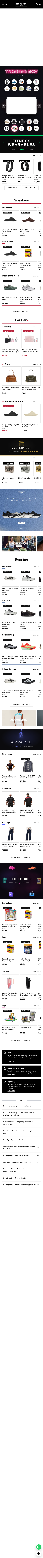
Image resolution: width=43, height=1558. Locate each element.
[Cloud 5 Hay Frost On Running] (21, 88)
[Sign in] (40, 4)
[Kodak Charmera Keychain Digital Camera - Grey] (21, 82)
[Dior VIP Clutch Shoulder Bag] (7, 121)
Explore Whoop (12, 187)
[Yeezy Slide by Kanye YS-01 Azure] (14, 81)
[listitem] (9, 171)
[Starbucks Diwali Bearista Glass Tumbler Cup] (29, 127)
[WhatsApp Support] (38, 1547)
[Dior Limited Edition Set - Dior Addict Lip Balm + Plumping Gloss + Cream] (7, 88)
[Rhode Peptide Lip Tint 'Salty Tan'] (29, 81)
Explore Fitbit (29, 187)
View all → (21, 76)
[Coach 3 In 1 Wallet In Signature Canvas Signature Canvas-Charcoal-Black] (22, 121)
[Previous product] (4, 106)
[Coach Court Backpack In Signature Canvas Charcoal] (14, 120)
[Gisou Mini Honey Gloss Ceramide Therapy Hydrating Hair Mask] (14, 88)
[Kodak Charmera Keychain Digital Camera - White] (14, 128)
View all (37, 155)
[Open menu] (3, 4)
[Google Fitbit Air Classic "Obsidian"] (7, 82)
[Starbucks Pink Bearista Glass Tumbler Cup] (29, 121)
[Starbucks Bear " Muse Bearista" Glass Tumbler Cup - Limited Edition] (22, 128)
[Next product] (39, 106)
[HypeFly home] (21, 4)
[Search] (6, 4)
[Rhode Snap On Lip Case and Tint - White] (36, 82)
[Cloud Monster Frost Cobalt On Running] (28, 88)
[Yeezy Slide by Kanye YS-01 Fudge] (36, 88)
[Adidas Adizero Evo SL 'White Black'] (36, 127)
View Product (28, 111)
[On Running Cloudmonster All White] (35, 121)
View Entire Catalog (20, 311)
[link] (21, 106)
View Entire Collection (20, 857)
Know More (11, 1061)
